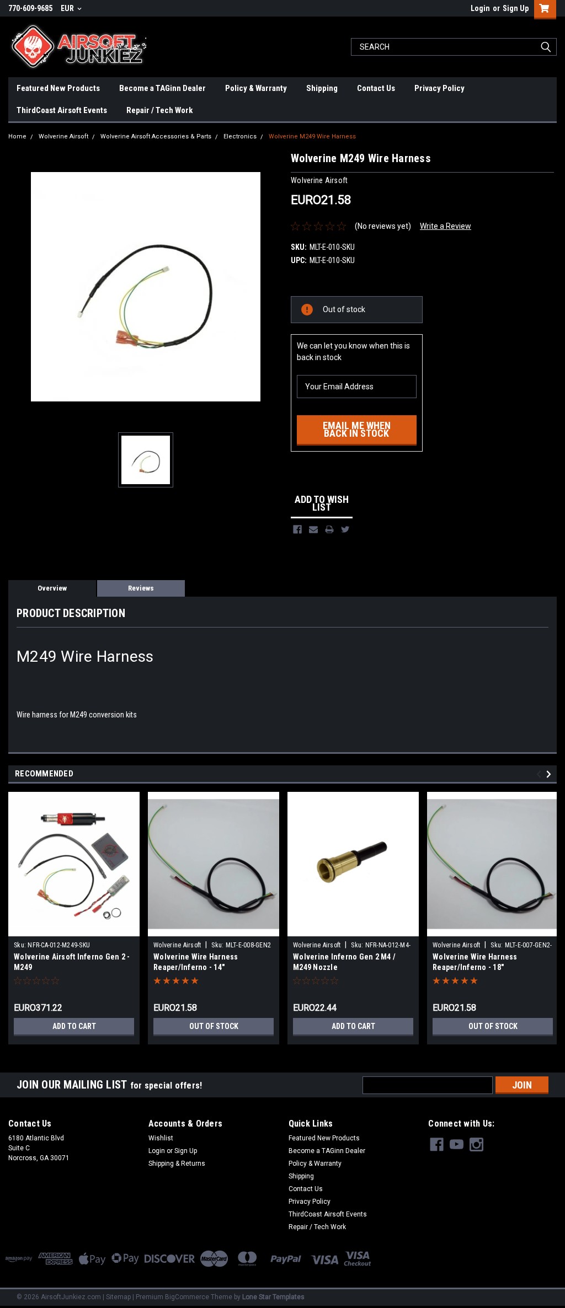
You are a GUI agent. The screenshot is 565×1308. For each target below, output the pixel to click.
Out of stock (213, 1026)
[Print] (329, 529)
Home (17, 136)
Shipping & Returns (176, 1163)
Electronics (240, 136)
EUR (68, 8)
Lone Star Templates (273, 1297)
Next (550, 774)
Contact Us (376, 88)
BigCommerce (187, 1297)
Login (480, 8)
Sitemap (118, 1297)
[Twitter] (345, 529)
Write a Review (445, 226)
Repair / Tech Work (159, 110)
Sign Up (516, 8)
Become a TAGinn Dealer (162, 88)
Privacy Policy (439, 88)
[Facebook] (297, 529)
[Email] (313, 529)
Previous (540, 774)
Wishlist (160, 1138)
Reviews (141, 588)
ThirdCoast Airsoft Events (62, 110)
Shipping (322, 88)
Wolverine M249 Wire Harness (312, 136)
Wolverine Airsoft (63, 136)
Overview (52, 588)
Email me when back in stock (357, 429)
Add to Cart (74, 1026)
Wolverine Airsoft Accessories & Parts (155, 136)
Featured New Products (58, 88)
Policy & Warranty (256, 88)
